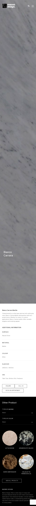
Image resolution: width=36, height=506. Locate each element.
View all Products (12, 480)
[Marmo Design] (8, 6)
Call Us (20, 386)
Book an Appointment (13, 390)
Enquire (8, 386)
